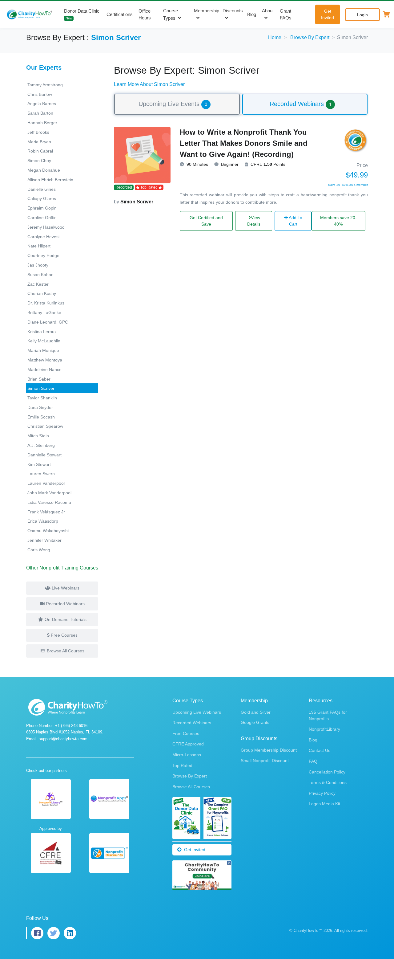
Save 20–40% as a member (348, 184)
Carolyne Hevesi (43, 236)
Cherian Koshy (41, 293)
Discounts (233, 10)
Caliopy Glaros (41, 198)
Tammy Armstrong (45, 84)
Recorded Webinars (65, 603)
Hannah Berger (42, 122)
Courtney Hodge (43, 255)
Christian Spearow (45, 426)
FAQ (313, 761)
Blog (251, 14)
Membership (206, 10)
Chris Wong (38, 549)
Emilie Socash (41, 416)
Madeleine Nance (44, 369)
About (268, 10)
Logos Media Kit (324, 803)
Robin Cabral (40, 151)
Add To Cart (295, 220)
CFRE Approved (188, 743)
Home (274, 37)
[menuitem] (177, 104)
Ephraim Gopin (42, 208)
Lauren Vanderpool (46, 483)
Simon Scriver (40, 388)
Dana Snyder (40, 407)
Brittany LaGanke (44, 312)
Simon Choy (39, 160)
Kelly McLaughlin (43, 340)
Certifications (120, 14)
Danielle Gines (41, 189)
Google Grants (255, 722)
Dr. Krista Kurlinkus (45, 302)
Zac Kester (38, 284)
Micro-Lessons (186, 754)
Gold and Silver (256, 712)
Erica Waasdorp (42, 521)
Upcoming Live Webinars (196, 712)
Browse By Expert (309, 37)
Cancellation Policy (327, 771)
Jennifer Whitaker (44, 540)
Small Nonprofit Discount (265, 760)
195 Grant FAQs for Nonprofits (328, 715)
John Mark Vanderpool (49, 492)
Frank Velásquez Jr (46, 511)
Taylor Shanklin (42, 397)
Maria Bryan (39, 141)
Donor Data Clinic (81, 14)
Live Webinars (64, 588)
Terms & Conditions (328, 782)
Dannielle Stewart (44, 454)
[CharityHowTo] (30, 14)
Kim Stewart (39, 464)
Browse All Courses (65, 650)
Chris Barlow (39, 94)
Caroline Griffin (42, 217)
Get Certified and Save (206, 220)
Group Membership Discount (269, 750)
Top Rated (182, 765)
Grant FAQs (285, 14)
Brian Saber (38, 379)
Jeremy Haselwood (46, 227)
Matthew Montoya (44, 359)
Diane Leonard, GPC (47, 322)
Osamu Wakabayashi (48, 530)
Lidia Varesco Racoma (49, 502)
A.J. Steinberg (41, 445)
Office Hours (145, 14)
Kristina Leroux (42, 331)
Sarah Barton (40, 113)
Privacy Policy (322, 793)
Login (362, 14)
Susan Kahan (40, 274)
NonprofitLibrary (324, 729)
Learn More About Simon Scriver (149, 84)
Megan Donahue (43, 170)
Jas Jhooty (37, 265)
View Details (253, 220)
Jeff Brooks (38, 132)
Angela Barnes (41, 103)
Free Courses (64, 635)
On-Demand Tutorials (64, 619)
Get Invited (327, 14)
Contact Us (319, 750)
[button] (386, 14)
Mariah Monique (43, 350)
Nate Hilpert (38, 245)
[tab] (177, 104)
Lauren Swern (41, 473)
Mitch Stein (38, 435)
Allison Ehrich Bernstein (50, 179)
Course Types (170, 14)
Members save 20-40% (338, 220)
